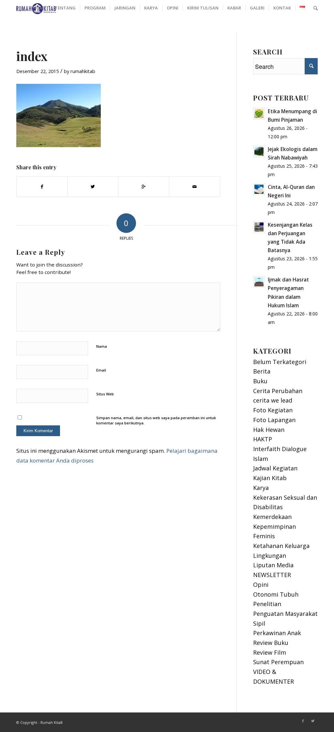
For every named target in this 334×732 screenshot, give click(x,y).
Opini (260, 584)
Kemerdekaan (272, 517)
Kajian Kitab (270, 478)
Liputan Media (273, 565)
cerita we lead (272, 400)
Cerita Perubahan (277, 391)
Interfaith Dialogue (280, 449)
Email (101, 370)
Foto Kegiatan (273, 410)
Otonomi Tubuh (275, 594)
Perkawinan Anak (277, 633)
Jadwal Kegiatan (275, 468)
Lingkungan (269, 555)
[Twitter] (313, 721)
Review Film (269, 652)
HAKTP (262, 439)
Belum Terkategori (279, 362)
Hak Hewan (268, 430)
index (31, 56)
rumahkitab (82, 71)
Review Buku (270, 643)
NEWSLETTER (272, 575)
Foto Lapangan (274, 420)
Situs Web (105, 393)
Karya (261, 488)
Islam (260, 459)
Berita (261, 371)
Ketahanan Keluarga (281, 546)
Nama (101, 346)
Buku (260, 381)
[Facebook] (303, 721)
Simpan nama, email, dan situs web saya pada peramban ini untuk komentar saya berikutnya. (156, 420)
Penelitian (267, 604)
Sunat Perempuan (278, 662)
